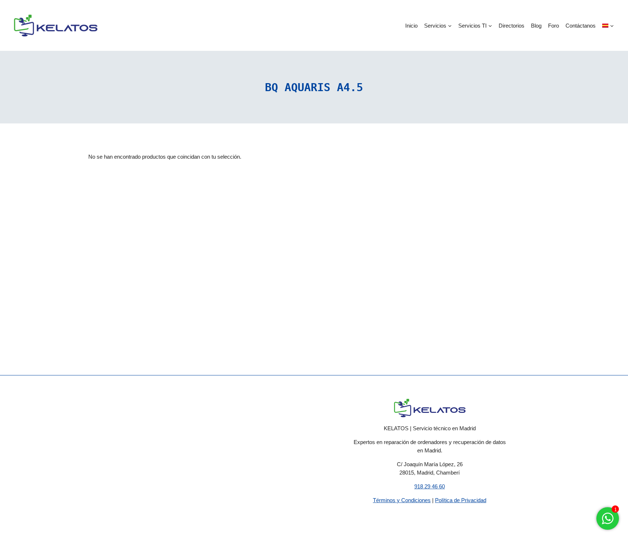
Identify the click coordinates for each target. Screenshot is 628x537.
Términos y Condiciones (402, 500)
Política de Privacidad (460, 500)
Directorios (511, 26)
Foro (553, 26)
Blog (536, 26)
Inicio (411, 26)
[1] (607, 522)
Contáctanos (580, 26)
